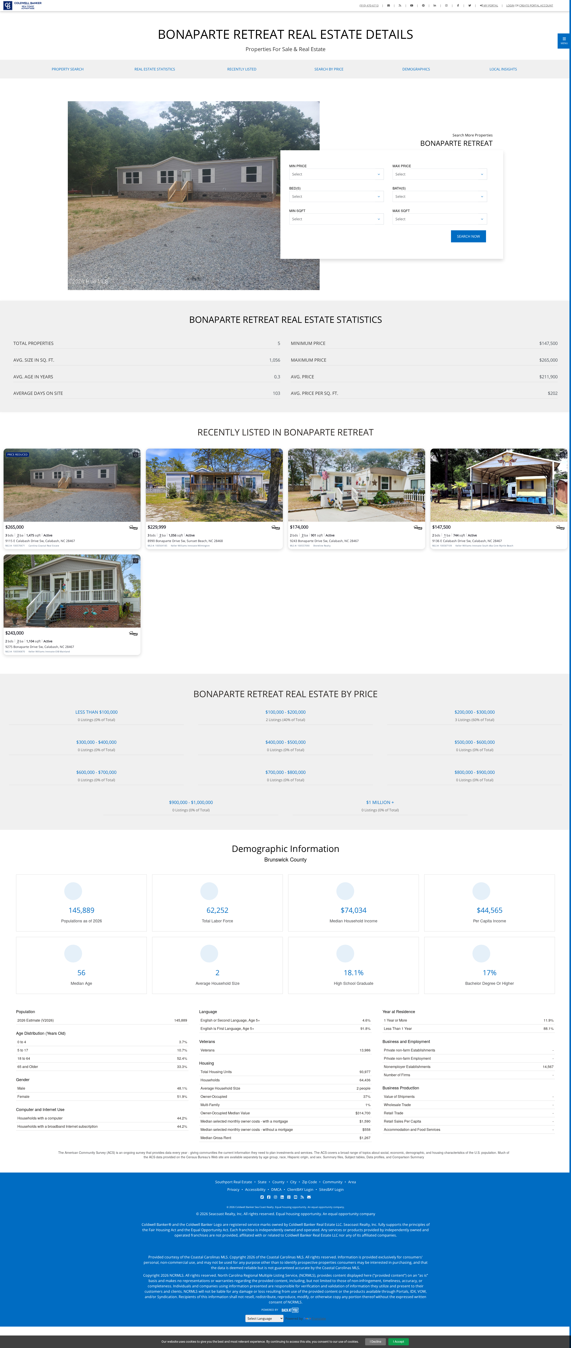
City (293, 1181)
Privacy (233, 1189)
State (262, 1181)
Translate (319, 1318)
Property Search (68, 69)
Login (510, 5)
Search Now (468, 236)
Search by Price (328, 69)
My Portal (490, 5)
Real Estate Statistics (154, 69)
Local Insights (503, 69)
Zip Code (309, 1181)
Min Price (298, 165)
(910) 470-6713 (369, 5)
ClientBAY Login (300, 1189)
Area (352, 1181)
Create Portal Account (536, 5)
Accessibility (255, 1189)
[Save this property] (135, 455)
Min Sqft (297, 210)
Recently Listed (242, 69)
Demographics (416, 69)
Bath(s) (399, 188)
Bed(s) (295, 188)
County (278, 1181)
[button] (564, 41)
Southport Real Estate (233, 1181)
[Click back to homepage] (20, 5)
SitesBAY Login (331, 1189)
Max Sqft (401, 210)
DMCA (276, 1189)
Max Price (402, 165)
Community (332, 1181)
